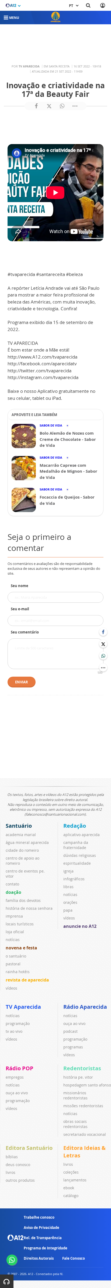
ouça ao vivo (74, 1023)
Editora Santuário (29, 1147)
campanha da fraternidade (75, 845)
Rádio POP (19, 1068)
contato (12, 884)
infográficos (74, 878)
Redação (74, 825)
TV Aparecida (23, 1006)
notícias (13, 939)
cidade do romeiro (22, 850)
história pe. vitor (78, 1077)
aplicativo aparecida (81, 834)
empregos (15, 1077)
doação (13, 892)
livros (10, 1172)
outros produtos (20, 1180)
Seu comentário (25, 632)
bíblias (12, 1156)
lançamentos (74, 1180)
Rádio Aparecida (85, 1006)
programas (73, 1047)
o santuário (16, 956)
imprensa (14, 916)
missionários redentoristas (75, 1095)
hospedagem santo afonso (87, 1085)
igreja (68, 871)
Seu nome (19, 585)
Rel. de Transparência (43, 1237)
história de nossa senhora (29, 908)
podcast (70, 1031)
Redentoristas (82, 1068)
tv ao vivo (14, 1031)
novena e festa (21, 948)
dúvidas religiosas (79, 855)
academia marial (21, 834)
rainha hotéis (18, 971)
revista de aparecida (27, 980)
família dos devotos (23, 900)
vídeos (11, 988)
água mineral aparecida (27, 842)
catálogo (70, 1195)
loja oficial (15, 931)
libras (68, 886)
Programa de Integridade (45, 1248)
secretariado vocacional (84, 1134)
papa (67, 910)
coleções (71, 1172)
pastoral (13, 963)
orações (70, 902)
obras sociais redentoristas (75, 1124)
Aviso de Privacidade (41, 1227)
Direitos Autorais (39, 1258)
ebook (68, 1187)
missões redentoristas (83, 1105)
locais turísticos (20, 923)
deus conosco (18, 1164)
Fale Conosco (73, 1258)
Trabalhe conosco (39, 1217)
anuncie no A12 (79, 926)
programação (18, 1023)
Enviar (21, 682)
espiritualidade (77, 863)
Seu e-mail (20, 608)
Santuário (19, 825)
